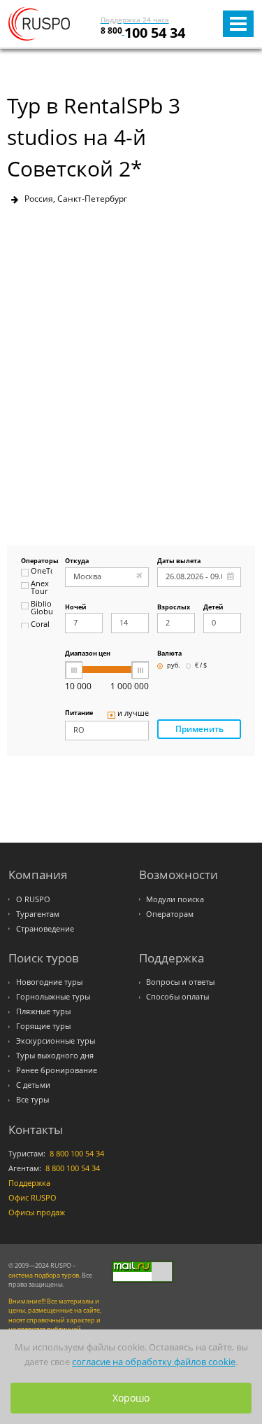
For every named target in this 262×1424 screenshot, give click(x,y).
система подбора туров (43, 1275)
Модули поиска (175, 899)
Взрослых (173, 607)
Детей (213, 607)
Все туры (32, 1100)
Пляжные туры (43, 1011)
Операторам (170, 914)
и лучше (133, 714)
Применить (199, 729)
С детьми (33, 1085)
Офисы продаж (36, 1212)
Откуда (77, 561)
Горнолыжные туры (53, 997)
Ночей (75, 607)
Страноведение (45, 929)
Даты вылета (179, 561)
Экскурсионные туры (55, 1041)
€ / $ (201, 666)
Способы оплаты (177, 997)
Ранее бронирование (56, 1070)
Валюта (169, 654)
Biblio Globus (41, 608)
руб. (173, 666)
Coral (40, 625)
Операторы (36, 561)
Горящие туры (43, 1026)
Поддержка (29, 1183)
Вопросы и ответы (180, 982)
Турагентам (37, 914)
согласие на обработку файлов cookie (153, 1361)
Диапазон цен (87, 654)
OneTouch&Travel (41, 571)
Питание (79, 713)
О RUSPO (33, 899)
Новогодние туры (49, 982)
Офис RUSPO (32, 1198)
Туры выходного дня (55, 1055)
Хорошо (131, 1397)
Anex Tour (40, 588)
